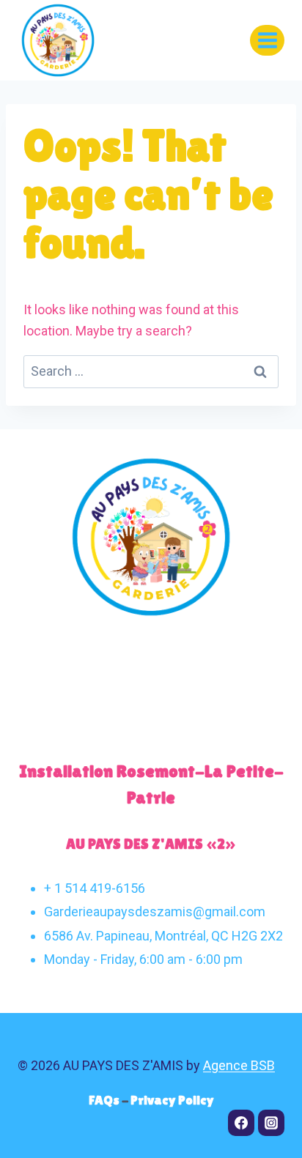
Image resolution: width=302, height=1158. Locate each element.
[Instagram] (271, 1123)
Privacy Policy (172, 1099)
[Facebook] (241, 1123)
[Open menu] (267, 40)
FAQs (105, 1099)
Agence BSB (239, 1065)
